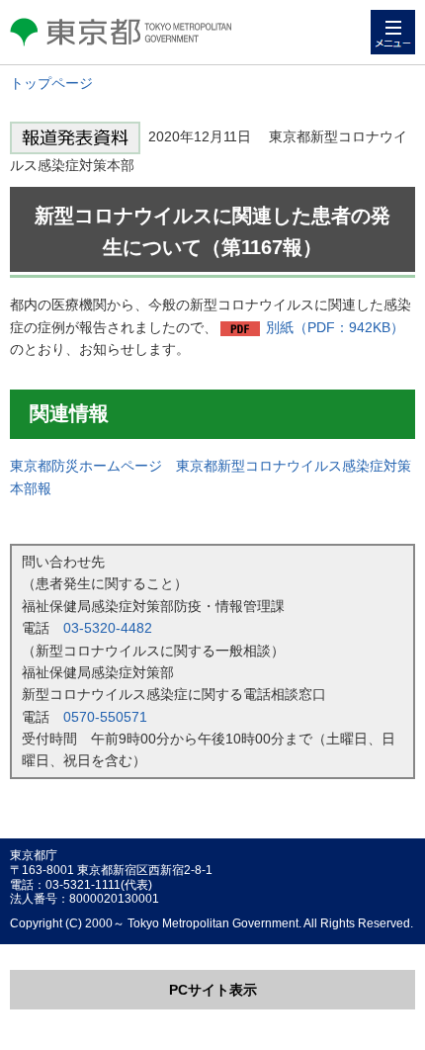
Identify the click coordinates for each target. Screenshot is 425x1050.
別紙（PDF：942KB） (335, 327)
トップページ (51, 83)
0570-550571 (105, 717)
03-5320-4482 (107, 628)
